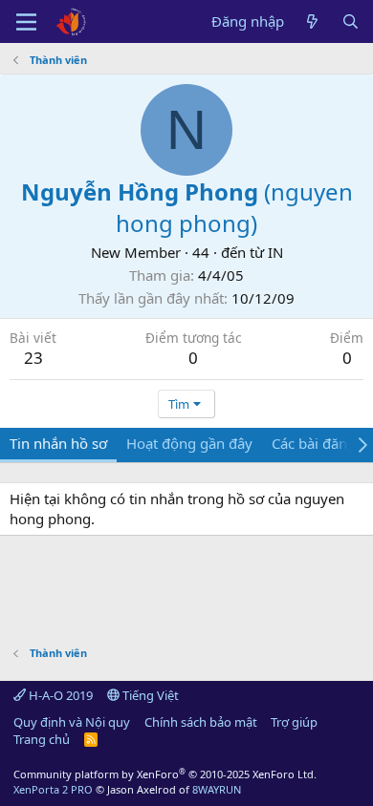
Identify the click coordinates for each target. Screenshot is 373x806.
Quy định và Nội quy (71, 722)
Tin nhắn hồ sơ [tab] (58, 443)
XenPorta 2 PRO (53, 789)
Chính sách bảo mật (200, 722)
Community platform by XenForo (165, 774)
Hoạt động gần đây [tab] (189, 443)
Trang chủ (41, 739)
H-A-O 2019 (59, 695)
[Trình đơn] (26, 22)
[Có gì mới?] (312, 21)
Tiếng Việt (149, 695)
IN (275, 252)
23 (33, 358)
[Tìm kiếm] (350, 21)
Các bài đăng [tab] (314, 443)
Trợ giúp (294, 722)
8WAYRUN (216, 789)
